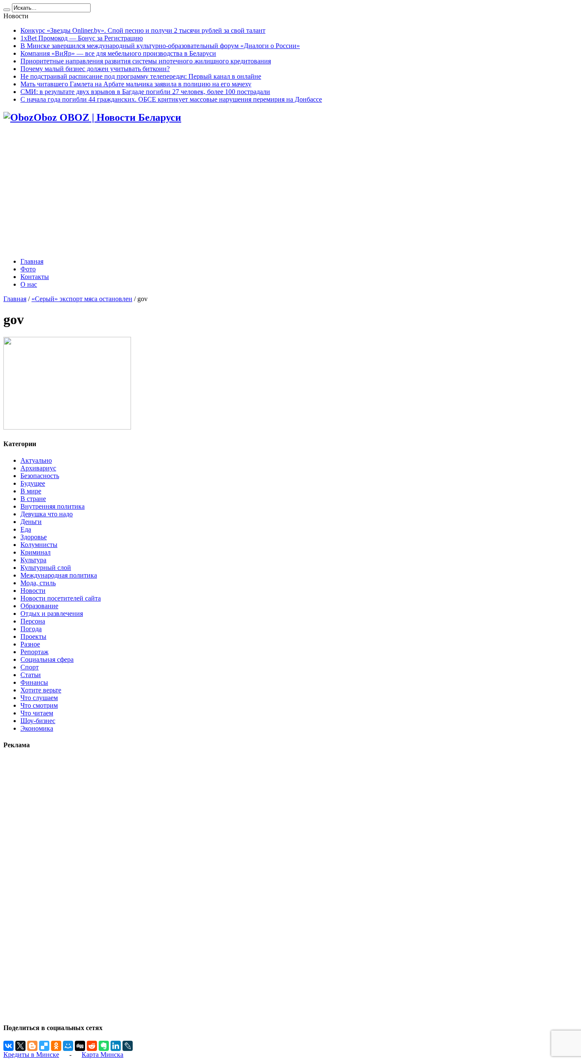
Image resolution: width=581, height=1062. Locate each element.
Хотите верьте (40, 690)
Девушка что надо (46, 514)
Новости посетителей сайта (60, 598)
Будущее (32, 483)
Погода (31, 628)
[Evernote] (104, 1046)
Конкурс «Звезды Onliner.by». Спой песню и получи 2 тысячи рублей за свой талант (142, 30)
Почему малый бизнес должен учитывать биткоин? (95, 68)
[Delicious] (44, 1046)
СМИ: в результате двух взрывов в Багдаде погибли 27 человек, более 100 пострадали (145, 91)
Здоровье (33, 537)
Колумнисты (38, 544)
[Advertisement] (290, 191)
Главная (31, 261)
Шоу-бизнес (37, 720)
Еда (25, 529)
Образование (39, 605)
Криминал (35, 552)
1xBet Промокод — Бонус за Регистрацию (81, 38)
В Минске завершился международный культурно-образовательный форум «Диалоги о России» (160, 45)
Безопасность (39, 475)
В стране (33, 498)
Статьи (30, 674)
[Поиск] (6, 10)
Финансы (34, 682)
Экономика (36, 728)
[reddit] (92, 1046)
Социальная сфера (47, 659)
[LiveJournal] (127, 1046)
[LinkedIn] (116, 1046)
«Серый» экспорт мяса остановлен (81, 298)
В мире (30, 491)
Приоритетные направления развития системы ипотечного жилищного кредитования (145, 61)
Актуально (36, 460)
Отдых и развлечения (51, 613)
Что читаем (36, 713)
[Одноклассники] (56, 1046)
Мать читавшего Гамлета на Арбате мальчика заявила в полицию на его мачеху (135, 84)
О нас (28, 284)
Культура (33, 560)
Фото (28, 269)
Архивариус (38, 468)
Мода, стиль (38, 583)
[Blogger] (32, 1046)
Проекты (33, 636)
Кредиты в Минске (31, 1054)
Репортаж (34, 651)
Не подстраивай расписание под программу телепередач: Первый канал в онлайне (140, 76)
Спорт (29, 667)
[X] (20, 1046)
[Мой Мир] (68, 1046)
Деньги (31, 521)
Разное (30, 644)
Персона (32, 621)
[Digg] (80, 1046)
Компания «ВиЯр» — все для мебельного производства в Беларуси (118, 53)
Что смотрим (39, 705)
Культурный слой (45, 567)
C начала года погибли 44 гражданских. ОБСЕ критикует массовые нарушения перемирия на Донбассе (171, 99)
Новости (33, 590)
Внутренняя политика (52, 506)
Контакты (34, 276)
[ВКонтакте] (8, 1046)
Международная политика (58, 575)
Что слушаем (39, 697)
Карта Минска (102, 1054)
